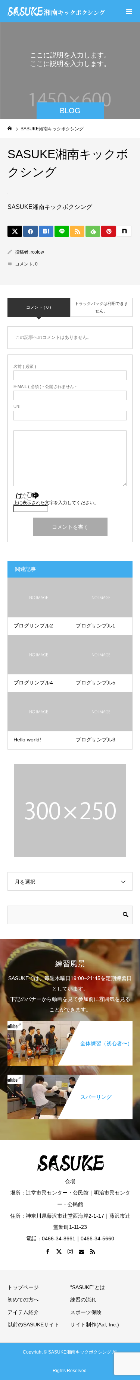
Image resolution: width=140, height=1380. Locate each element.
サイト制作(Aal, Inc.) (94, 1324)
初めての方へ (23, 1300)
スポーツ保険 (86, 1312)
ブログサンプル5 (95, 683)
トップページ (23, 1287)
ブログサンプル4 (33, 683)
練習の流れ (83, 1300)
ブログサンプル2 (33, 626)
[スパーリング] (70, 1078)
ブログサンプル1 (95, 626)
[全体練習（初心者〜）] (70, 1024)
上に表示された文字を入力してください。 (56, 502)
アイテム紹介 (23, 1312)
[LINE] (62, 231)
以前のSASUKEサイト (33, 1324)
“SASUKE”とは (87, 1287)
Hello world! (27, 740)
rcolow (37, 252)
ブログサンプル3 (95, 740)
